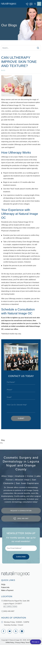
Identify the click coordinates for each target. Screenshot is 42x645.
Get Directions (10, 606)
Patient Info (5, 587)
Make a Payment (7, 590)
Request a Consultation (21, 510)
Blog (3, 440)
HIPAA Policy (10, 642)
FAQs (3, 584)
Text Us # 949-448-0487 (31, 4)
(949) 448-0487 (28, 4)
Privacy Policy (20, 642)
